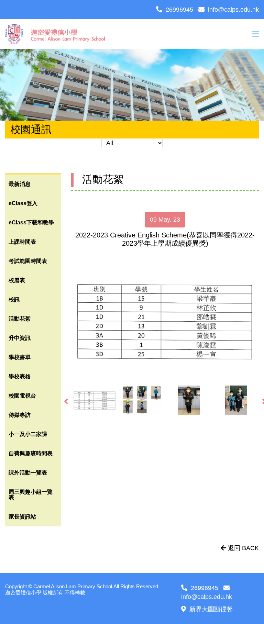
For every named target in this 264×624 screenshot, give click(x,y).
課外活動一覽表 (28, 473)
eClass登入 (23, 203)
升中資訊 (20, 338)
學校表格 (20, 376)
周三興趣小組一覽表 (31, 494)
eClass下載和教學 (31, 222)
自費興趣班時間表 (31, 453)
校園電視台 (22, 396)
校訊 (14, 299)
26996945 (179, 9)
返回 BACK (242, 548)
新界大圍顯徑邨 (211, 609)
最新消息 (20, 184)
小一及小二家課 (28, 434)
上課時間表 (22, 242)
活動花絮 (20, 319)
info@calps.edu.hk (233, 9)
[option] (165, 320)
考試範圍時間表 (28, 261)
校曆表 (17, 280)
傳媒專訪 (20, 415)
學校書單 (20, 357)
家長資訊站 (22, 517)
